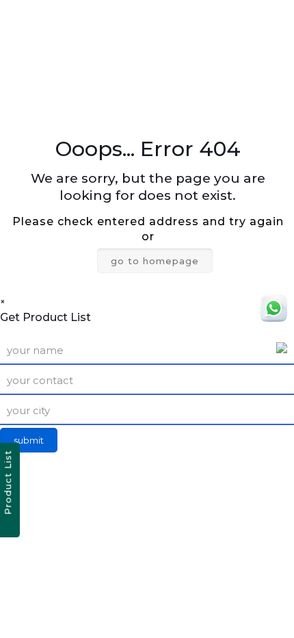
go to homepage (155, 260)
